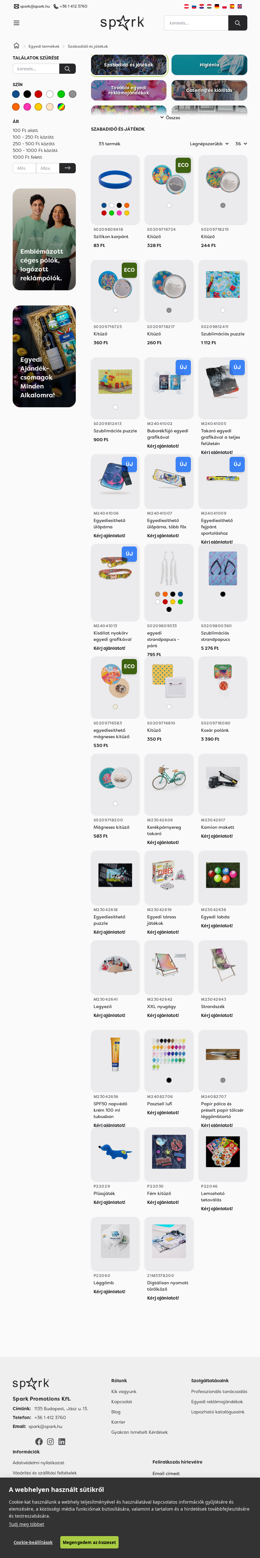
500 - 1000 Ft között (35, 150)
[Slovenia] (194, 6)
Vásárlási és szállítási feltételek (45, 1473)
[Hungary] (209, 6)
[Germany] (216, 6)
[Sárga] (38, 107)
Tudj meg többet (26, 1524)
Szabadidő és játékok (88, 46)
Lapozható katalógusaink (217, 1412)
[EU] (242, 6)
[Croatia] (201, 6)
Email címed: (166, 1473)
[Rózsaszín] (27, 107)
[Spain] (232, 6)
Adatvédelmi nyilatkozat (38, 1462)
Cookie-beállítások (33, 1542)
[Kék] (16, 94)
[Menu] (16, 23)
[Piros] (38, 94)
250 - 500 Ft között (34, 144)
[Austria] (186, 6)
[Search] (237, 23)
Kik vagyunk (123, 1391)
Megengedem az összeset (89, 1542)
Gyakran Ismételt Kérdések (139, 1432)
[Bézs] (50, 107)
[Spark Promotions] (122, 23)
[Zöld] (61, 94)
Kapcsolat (121, 1401)
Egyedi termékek (44, 46)
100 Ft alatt (25, 130)
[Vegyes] (61, 107)
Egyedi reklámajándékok (217, 1401)
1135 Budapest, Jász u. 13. (61, 1408)
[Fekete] (27, 94)
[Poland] (224, 6)
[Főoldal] (50, 1383)
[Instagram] (50, 1441)
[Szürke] (72, 94)
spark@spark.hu (45, 1426)
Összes (173, 117)
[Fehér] (50, 94)
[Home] (16, 46)
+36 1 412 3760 (73, 6)
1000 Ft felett (27, 157)
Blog (115, 1412)
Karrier (118, 1422)
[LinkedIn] (61, 1441)
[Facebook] (39, 1441)
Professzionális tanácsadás (219, 1391)
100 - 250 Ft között (33, 137)
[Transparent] (157, 594)
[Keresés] (67, 69)
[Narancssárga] (16, 107)
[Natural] (115, 706)
